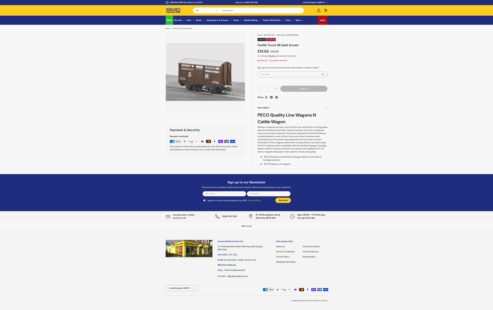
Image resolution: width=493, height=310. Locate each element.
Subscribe (266, 169)
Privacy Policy (225, 171)
